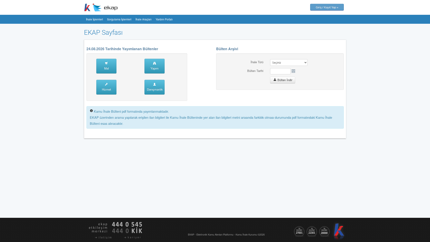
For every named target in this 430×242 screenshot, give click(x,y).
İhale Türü (257, 62)
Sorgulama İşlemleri (119, 19)
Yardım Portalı (164, 19)
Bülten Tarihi (255, 71)
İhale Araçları (143, 19)
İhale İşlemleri (94, 19)
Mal (106, 68)
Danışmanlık (155, 89)
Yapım (154, 68)
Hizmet (106, 89)
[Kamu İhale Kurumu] (87, 7)
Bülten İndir (284, 80)
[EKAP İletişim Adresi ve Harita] (98, 237)
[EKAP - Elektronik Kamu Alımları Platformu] (105, 7)
